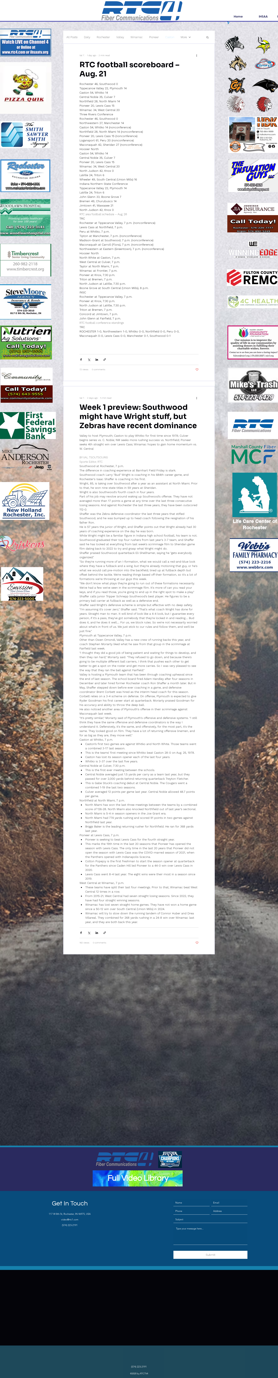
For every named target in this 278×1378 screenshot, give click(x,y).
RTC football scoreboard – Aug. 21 (129, 69)
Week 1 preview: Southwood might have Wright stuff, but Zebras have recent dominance (138, 416)
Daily (87, 37)
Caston (169, 37)
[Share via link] (104, 359)
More (184, 37)
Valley (120, 37)
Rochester (103, 37)
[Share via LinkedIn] (96, 359)
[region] (138, 1178)
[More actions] (197, 55)
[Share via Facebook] (81, 359)
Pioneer (154, 37)
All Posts (72, 37)
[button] (207, 37)
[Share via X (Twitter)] (88, 359)
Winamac (136, 37)
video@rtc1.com (69, 1219)
